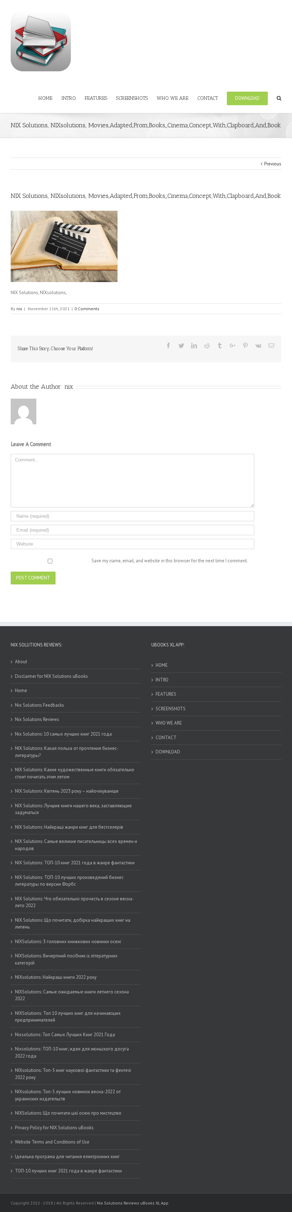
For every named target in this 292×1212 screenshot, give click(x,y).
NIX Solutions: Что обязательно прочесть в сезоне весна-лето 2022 (74, 902)
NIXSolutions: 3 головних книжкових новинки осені (68, 942)
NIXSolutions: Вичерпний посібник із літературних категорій (66, 959)
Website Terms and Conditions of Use (52, 1142)
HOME (162, 665)
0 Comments (86, 308)
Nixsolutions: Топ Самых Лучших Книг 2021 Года (65, 1035)
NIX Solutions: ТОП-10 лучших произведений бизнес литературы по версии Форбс (69, 881)
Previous (272, 164)
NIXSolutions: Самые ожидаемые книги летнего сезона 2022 (72, 995)
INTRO (162, 680)
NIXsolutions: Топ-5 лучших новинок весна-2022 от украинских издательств (68, 1095)
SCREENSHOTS (171, 709)
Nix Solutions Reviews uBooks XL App (132, 1203)
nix (19, 308)
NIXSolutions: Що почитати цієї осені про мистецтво (68, 1113)
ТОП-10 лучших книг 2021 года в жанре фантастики (68, 1171)
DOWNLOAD (168, 752)
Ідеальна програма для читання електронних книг (67, 1157)
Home (21, 690)
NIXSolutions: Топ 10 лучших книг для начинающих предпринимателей (68, 1016)
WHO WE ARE (169, 723)
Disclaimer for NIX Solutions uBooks (51, 676)
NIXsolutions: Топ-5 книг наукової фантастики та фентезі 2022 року (73, 1073)
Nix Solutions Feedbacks (39, 705)
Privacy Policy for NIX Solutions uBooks (54, 1128)
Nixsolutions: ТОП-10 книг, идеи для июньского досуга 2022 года (72, 1052)
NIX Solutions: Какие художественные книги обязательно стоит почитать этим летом (74, 773)
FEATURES (166, 694)
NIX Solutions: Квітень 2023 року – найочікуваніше (67, 791)
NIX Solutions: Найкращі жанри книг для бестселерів (69, 827)
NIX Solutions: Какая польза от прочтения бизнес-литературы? (67, 751)
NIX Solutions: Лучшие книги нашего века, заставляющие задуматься (73, 809)
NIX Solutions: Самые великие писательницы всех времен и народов (76, 845)
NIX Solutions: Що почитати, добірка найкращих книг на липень (72, 923)
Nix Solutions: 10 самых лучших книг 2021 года (63, 734)
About (21, 662)
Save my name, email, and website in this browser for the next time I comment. (170, 561)
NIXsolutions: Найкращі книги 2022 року (56, 977)
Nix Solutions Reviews (37, 719)
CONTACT (166, 738)
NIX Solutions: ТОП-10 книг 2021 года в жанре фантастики (75, 863)
